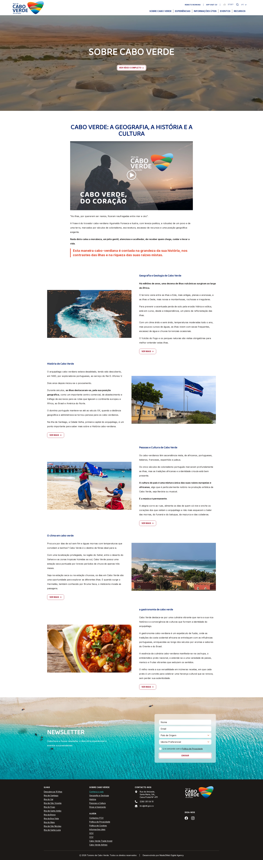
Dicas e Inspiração (97, 807)
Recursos (239, 11)
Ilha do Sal (48, 799)
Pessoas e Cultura (97, 803)
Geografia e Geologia (99, 795)
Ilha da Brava (49, 814)
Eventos (225, 11)
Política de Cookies (98, 825)
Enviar (185, 755)
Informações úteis (205, 11)
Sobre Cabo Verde (160, 11)
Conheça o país (96, 791)
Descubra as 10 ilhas (53, 791)
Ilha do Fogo (49, 807)
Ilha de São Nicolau (52, 826)
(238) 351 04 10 (147, 801)
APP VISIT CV (211, 5)
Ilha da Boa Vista (51, 818)
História (92, 799)
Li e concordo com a (183, 749)
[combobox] (185, 735)
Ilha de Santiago (51, 795)
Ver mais (146, 351)
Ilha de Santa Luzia (52, 830)
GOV (91, 833)
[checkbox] (160, 748)
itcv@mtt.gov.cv (147, 806)
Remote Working (193, 5)
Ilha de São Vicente (53, 803)
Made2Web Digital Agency (172, 855)
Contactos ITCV (96, 818)
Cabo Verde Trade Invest (100, 841)
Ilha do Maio (49, 822)
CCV (91, 837)
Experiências (182, 11)
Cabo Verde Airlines (98, 845)
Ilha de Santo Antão (52, 811)
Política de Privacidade (192, 749)
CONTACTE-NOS (143, 787)
